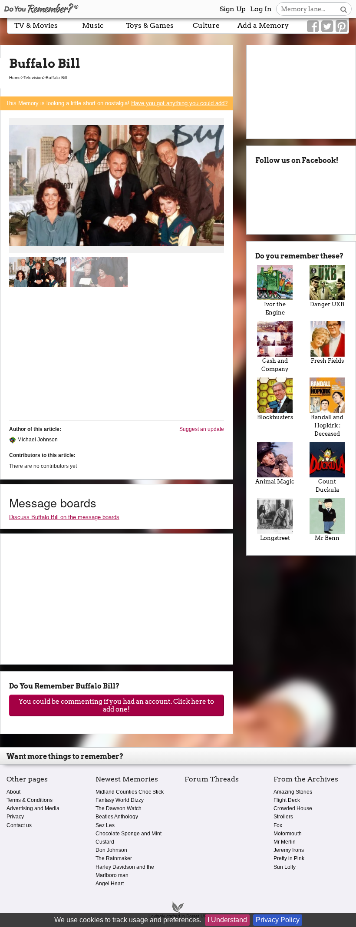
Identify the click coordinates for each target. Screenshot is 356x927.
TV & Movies (36, 25)
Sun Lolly (285, 867)
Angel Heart (110, 884)
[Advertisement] (116, 357)
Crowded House (293, 808)
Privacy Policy (278, 920)
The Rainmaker (114, 858)
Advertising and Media (33, 808)
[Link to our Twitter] (327, 26)
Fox (278, 825)
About (13, 792)
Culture (206, 25)
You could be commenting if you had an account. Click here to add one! (116, 705)
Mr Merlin (285, 842)
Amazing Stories (293, 792)
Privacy (15, 817)
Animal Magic (274, 481)
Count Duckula (327, 485)
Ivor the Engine (275, 308)
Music (93, 25)
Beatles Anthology (117, 817)
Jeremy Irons (289, 850)
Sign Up (233, 9)
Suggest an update (201, 429)
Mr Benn (327, 538)
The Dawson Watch (119, 808)
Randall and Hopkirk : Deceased (327, 425)
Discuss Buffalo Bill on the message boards (64, 517)
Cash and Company (274, 365)
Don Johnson (111, 850)
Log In (261, 9)
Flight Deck (287, 800)
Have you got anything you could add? (179, 103)
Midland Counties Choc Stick (130, 792)
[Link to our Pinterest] (341, 26)
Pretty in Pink (289, 858)
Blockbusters (275, 417)
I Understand (227, 920)
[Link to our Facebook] (313, 26)
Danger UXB (327, 304)
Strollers (283, 817)
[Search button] (343, 9)
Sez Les (105, 825)
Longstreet (275, 538)
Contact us (19, 825)
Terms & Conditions (30, 800)
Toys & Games (150, 25)
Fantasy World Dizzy (120, 800)
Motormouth (288, 834)
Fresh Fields (327, 361)
